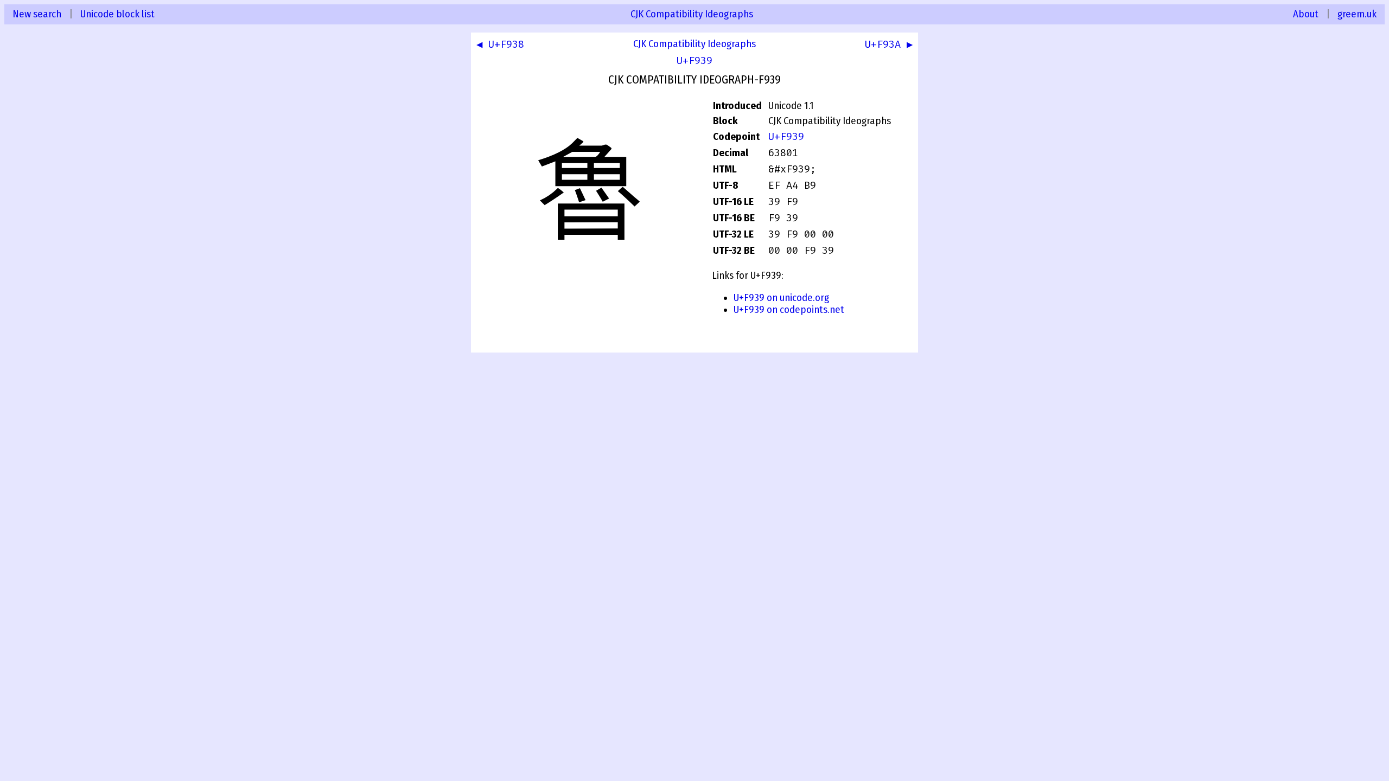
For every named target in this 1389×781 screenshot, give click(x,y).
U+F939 (694, 60)
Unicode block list (117, 14)
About (1305, 14)
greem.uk (1357, 14)
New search (36, 14)
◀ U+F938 (500, 44)
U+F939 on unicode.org (781, 298)
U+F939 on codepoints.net (789, 310)
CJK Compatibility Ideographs (691, 14)
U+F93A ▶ (889, 44)
